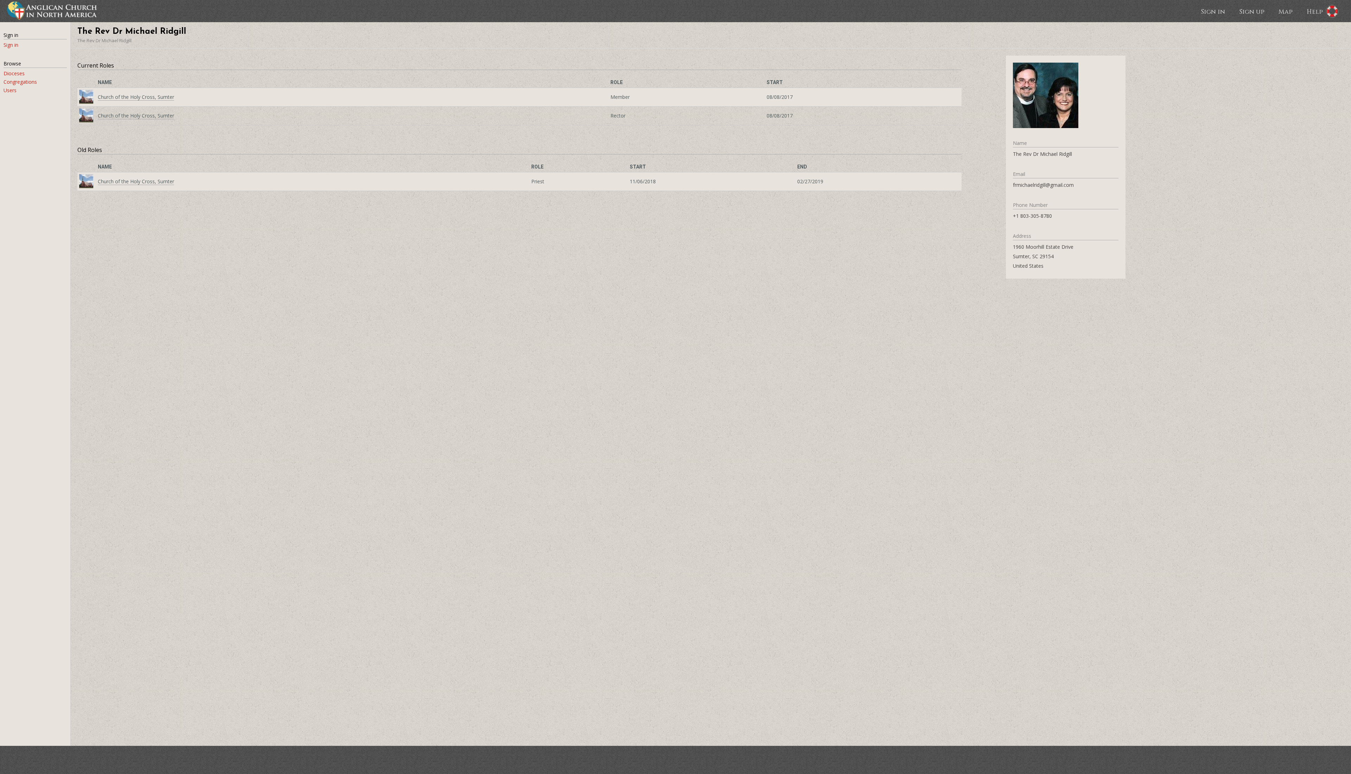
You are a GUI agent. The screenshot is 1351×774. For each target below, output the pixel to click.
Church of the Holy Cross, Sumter (136, 97)
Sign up (1251, 11)
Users (10, 90)
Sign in (1213, 11)
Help (1315, 11)
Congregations (20, 81)
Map (1286, 11)
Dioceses (14, 73)
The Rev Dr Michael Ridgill (104, 40)
